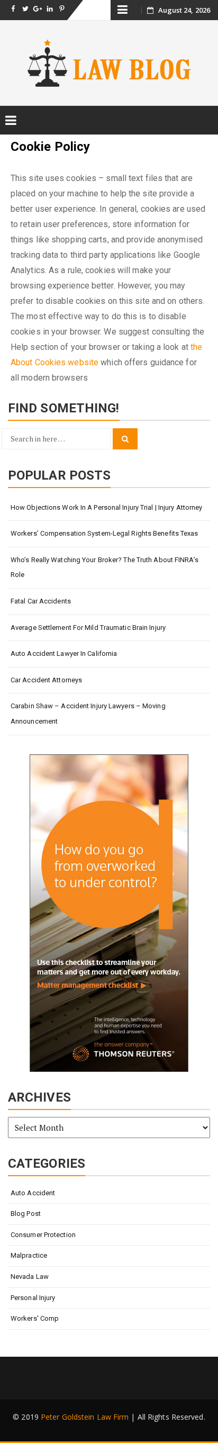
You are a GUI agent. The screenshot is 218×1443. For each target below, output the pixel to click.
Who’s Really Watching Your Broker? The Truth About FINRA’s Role (104, 567)
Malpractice (29, 1255)
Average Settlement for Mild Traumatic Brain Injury (88, 628)
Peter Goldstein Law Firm (85, 1417)
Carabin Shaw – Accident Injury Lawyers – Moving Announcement (88, 713)
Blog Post (26, 1213)
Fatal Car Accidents (41, 601)
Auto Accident (33, 1193)
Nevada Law (30, 1276)
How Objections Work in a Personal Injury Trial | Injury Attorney (106, 507)
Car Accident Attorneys (46, 680)
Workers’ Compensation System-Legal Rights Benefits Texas (104, 533)
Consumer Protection (43, 1235)
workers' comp (35, 1318)
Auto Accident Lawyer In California (64, 653)
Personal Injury (33, 1298)
